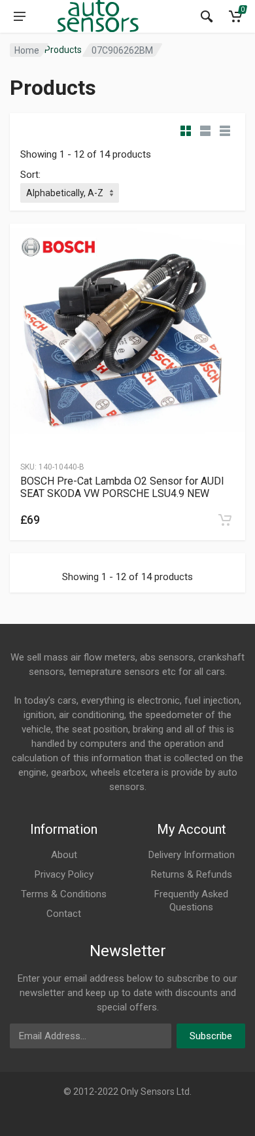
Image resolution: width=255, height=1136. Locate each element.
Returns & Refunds (191, 874)
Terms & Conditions (64, 894)
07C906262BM (122, 50)
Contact (63, 914)
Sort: (30, 175)
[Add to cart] (225, 520)
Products (63, 49)
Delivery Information (191, 855)
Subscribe (211, 1036)
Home (26, 50)
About (64, 855)
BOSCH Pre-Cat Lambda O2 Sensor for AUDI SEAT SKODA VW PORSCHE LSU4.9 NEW (122, 487)
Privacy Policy (64, 874)
